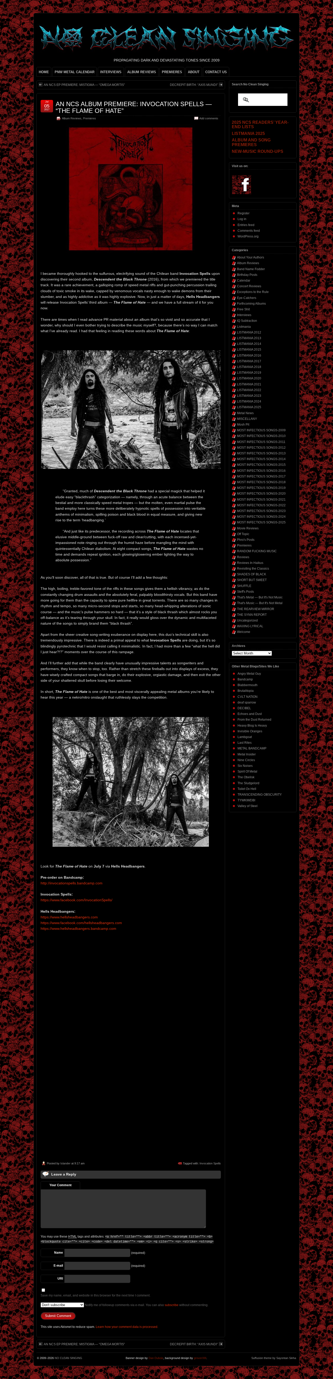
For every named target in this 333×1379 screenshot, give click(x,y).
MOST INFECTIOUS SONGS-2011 (261, 442)
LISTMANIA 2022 (249, 390)
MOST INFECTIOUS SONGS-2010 (261, 436)
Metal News (245, 413)
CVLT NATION (248, 697)
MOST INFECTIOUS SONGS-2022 (261, 505)
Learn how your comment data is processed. (127, 1327)
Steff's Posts (245, 591)
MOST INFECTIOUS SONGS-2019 (261, 488)
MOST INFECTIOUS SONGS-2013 (261, 453)
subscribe (171, 1305)
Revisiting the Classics (253, 568)
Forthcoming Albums (251, 303)
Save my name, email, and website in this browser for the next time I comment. (95, 1295)
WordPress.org (248, 236)
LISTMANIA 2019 (249, 372)
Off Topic (243, 534)
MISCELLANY (247, 419)
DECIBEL (244, 708)
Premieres (89, 118)
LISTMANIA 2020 (249, 378)
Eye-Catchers (246, 298)
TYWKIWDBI (246, 800)
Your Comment (60, 1185)
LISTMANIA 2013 (249, 338)
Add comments (208, 118)
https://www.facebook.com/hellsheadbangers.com (81, 923)
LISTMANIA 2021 (249, 384)
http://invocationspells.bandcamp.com (72, 883)
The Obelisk (246, 777)
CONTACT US (216, 72)
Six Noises (245, 766)
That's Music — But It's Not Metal (260, 603)
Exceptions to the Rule (253, 292)
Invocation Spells (210, 1163)
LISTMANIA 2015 (249, 349)
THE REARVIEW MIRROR (255, 609)
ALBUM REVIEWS (141, 72)
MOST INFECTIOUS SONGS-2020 (261, 493)
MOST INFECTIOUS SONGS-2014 (261, 459)
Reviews (243, 557)
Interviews (244, 315)
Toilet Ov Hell (247, 789)
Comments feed (249, 231)
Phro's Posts (245, 540)
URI (60, 1278)
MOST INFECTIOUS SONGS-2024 (261, 516)
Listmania (244, 327)
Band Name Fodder (251, 269)
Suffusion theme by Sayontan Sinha (273, 1358)
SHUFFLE (244, 586)
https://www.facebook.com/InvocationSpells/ (76, 900)
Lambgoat (245, 737)
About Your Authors (250, 257)
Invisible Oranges (250, 731)
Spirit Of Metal (247, 771)
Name (58, 1252)
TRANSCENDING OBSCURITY (260, 794)
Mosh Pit (243, 424)
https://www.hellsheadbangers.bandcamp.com (78, 928)
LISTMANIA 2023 (249, 396)
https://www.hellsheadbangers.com (69, 917)
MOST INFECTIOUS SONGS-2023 (261, 511)
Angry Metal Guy (249, 673)
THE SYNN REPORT (252, 615)
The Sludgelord (248, 783)
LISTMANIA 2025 (249, 407)
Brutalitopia (246, 691)
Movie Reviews (248, 528)
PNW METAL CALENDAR (74, 72)
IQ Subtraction (247, 321)
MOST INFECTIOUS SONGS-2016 (261, 471)
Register (243, 213)
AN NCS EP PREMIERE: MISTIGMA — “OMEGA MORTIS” (84, 85)
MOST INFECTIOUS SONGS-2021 (261, 499)
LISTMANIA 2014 (249, 344)
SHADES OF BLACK (251, 574)
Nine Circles (246, 760)
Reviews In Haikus (250, 563)
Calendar (243, 280)
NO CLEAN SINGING (68, 1358)
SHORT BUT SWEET (252, 580)
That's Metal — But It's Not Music (260, 597)
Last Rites (245, 743)
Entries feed (246, 225)
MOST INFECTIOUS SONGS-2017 (261, 476)
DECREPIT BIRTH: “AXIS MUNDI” (194, 85)
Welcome (243, 632)
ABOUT (194, 72)
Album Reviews (71, 118)
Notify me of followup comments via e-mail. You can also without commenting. (146, 1305)
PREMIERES (172, 72)
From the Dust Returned (254, 719)
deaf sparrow (247, 702)
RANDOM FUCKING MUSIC (257, 551)
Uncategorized (247, 620)
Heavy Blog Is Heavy (252, 725)
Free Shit (243, 309)
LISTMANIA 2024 (249, 401)
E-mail (58, 1265)
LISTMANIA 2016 (249, 355)
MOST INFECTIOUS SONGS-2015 (261, 465)
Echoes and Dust (250, 714)
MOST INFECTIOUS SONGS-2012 (261, 447)
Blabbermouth (248, 685)
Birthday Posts (247, 275)
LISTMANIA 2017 (249, 361)
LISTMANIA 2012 (249, 332)
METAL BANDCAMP (252, 748)
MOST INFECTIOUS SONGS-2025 (261, 522)
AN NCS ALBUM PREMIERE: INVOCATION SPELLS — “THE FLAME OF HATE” (134, 107)
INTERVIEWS (110, 72)
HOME (44, 72)
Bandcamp (245, 679)
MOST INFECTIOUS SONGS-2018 (261, 482)
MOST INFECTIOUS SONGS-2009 (261, 430)
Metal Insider (247, 754)
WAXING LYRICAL (250, 626)
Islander (65, 1163)
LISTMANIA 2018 (249, 367)
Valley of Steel (248, 806)
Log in (242, 219)
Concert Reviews (249, 286)
